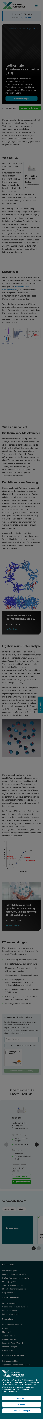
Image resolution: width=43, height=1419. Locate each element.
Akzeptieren (21, 1398)
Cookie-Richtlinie (10, 1392)
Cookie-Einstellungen (21, 1411)
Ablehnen (21, 1404)
